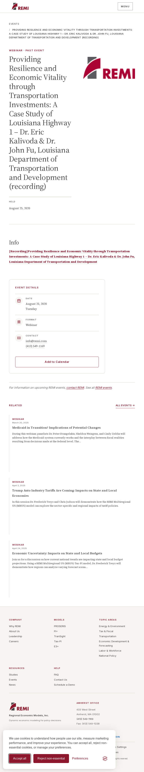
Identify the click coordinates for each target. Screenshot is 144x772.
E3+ (56, 646)
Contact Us (60, 679)
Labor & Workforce (110, 650)
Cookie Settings (117, 746)
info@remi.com (36, 341)
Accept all (19, 758)
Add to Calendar (57, 362)
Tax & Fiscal (106, 631)
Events (14, 23)
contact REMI (75, 387)
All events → (125, 405)
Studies (13, 674)
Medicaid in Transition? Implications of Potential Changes (56, 427)
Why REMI (15, 626)
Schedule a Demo (64, 684)
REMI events (103, 387)
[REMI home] (20, 6)
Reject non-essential (51, 758)
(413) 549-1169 (35, 346)
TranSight (59, 636)
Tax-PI (58, 641)
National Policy (107, 655)
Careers (14, 641)
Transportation (107, 636)
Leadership (15, 636)
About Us (14, 631)
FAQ (56, 674)
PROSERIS (60, 626)
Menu (125, 6)
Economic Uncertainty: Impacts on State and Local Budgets (57, 553)
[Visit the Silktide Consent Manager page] (105, 758)
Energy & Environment (112, 626)
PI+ (56, 631)
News (12, 684)
